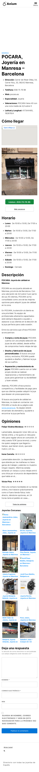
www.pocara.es (8, 408)
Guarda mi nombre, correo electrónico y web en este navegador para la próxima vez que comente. (19, 719)
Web (3, 701)
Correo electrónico (11, 691)
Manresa (5, 53)
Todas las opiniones (19, 504)
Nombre (6, 680)
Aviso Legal (8, 747)
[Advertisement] (19, 27)
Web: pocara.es (19, 209)
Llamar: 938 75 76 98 (19, 202)
